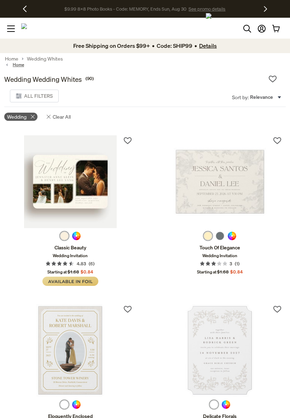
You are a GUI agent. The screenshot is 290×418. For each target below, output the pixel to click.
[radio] (64, 236)
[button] (262, 29)
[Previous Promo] (27, 9)
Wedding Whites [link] (45, 58)
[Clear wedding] (33, 117)
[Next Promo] (265, 9)
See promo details (206, 9)
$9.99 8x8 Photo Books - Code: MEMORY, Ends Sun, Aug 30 (125, 9)
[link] (70, 181)
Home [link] (11, 58)
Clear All (62, 116)
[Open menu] (11, 29)
